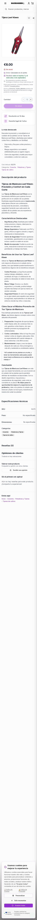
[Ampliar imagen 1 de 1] (18, 40)
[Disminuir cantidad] (23, 99)
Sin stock (18, 106)
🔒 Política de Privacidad (23, 890)
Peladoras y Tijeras (24, 167)
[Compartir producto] (33, 18)
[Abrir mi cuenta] (29, 3)
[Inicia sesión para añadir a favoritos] (29, 18)
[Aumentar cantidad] (30, 99)
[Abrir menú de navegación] (5, 3)
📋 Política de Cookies (8, 890)
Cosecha (13, 167)
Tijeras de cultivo (7, 170)
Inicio (4, 499)
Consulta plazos (15, 86)
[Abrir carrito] (32, 3)
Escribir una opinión (20, 470)
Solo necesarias (20, 900)
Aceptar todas (20, 905)
